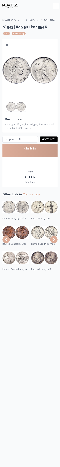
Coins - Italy (32, 20)
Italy (6, 33)
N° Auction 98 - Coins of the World (12, 20)
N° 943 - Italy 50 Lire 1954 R (48, 20)
